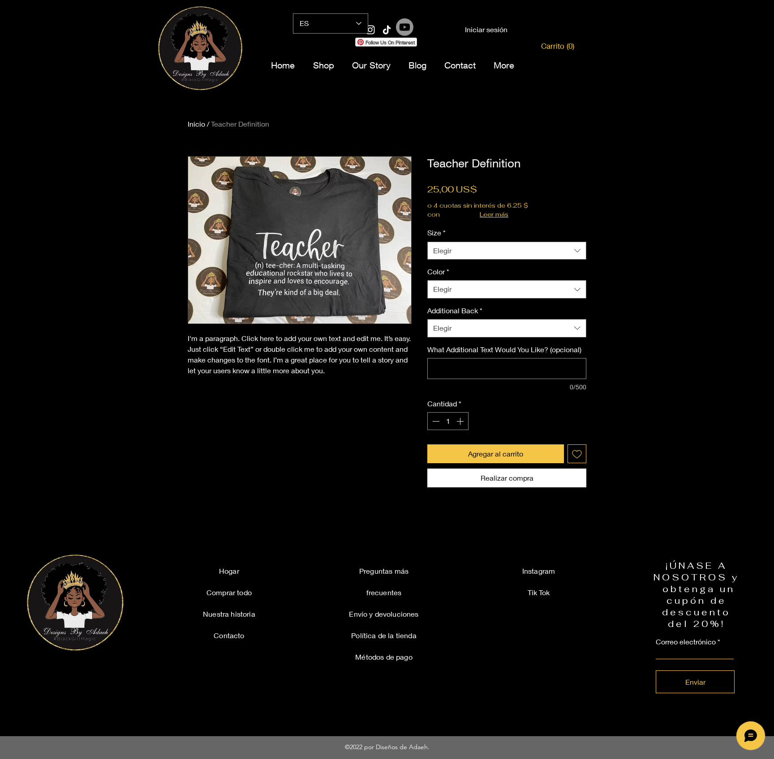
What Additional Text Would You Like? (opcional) (504, 349)
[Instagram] (332, 46)
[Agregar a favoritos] (577, 453)
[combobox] (506, 251)
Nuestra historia (229, 614)
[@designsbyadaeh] (370, 30)
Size (436, 232)
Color (438, 271)
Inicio (196, 123)
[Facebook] (354, 46)
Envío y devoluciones (383, 614)
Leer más (494, 214)
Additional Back (454, 310)
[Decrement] (435, 421)
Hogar (229, 571)
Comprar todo (229, 592)
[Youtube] (404, 27)
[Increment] (461, 421)
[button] (554, 46)
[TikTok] (442, 46)
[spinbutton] (448, 421)
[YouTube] (420, 46)
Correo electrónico (686, 641)
